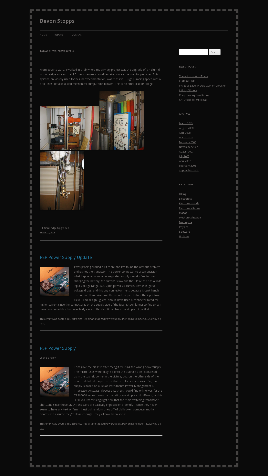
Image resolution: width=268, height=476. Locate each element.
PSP (124, 319)
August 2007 (186, 151)
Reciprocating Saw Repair (194, 95)
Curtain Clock (187, 81)
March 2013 (186, 123)
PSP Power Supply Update (66, 257)
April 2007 (185, 161)
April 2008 (185, 132)
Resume (59, 34)
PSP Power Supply (58, 348)
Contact (77, 34)
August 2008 (186, 128)
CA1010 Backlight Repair (193, 99)
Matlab (183, 213)
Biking (182, 194)
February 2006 (187, 165)
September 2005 (189, 170)
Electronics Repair (80, 319)
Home (43, 34)
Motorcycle (185, 222)
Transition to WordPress (193, 76)
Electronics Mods (189, 203)
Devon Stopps (57, 20)
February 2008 (187, 142)
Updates (184, 236)
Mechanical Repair (190, 217)
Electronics (185, 198)
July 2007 (184, 156)
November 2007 (188, 147)
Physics (183, 227)
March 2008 (186, 137)
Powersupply (113, 319)
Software (184, 231)
